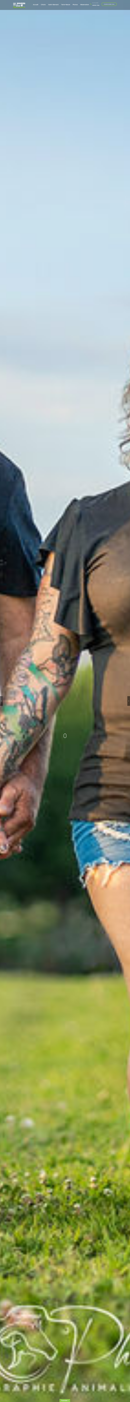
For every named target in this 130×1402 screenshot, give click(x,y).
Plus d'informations (43, 712)
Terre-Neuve (65, 5)
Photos (75, 5)
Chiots (43, 5)
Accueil (35, 5)
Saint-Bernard (53, 5)
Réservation (84, 5)
